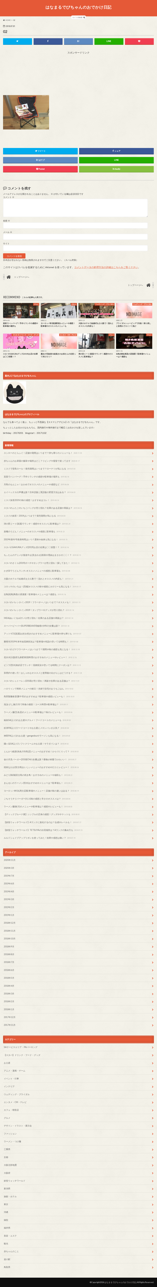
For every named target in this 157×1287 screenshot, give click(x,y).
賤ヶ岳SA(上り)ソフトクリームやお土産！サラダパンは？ (36, 743)
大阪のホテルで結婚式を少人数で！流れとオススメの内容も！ (38, 578)
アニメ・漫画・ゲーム (14, 1070)
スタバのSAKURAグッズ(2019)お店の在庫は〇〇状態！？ (36, 547)
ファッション (10, 1133)
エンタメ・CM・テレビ (15, 1102)
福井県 (7, 1227)
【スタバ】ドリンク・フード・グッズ (22, 1055)
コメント (8, 197)
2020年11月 (9, 860)
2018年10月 (9, 938)
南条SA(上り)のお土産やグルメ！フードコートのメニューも (37, 720)
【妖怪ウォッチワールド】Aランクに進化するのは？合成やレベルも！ (42, 822)
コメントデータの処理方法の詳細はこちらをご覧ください (106, 267)
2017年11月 (9, 1025)
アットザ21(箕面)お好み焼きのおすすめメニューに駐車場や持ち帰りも (42, 633)
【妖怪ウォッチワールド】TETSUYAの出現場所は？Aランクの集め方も (43, 830)
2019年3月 (9, 899)
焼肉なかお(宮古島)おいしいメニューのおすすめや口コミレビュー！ (41, 767)
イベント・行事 (11, 1078)
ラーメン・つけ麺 (12, 1141)
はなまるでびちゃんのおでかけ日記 (78, 7)
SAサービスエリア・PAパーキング (20, 1047)
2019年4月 (9, 891)
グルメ (7, 1118)
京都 (6, 1157)
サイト (6, 243)
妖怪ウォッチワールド (14, 1180)
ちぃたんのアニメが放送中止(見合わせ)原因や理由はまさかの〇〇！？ (42, 555)
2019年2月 (9, 907)
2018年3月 (9, 993)
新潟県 (7, 1188)
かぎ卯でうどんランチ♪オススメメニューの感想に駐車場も (37, 570)
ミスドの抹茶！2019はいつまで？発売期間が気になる (34, 515)
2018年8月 (9, 954)
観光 (6, 1243)
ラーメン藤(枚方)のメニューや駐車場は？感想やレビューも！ (38, 806)
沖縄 (6, 1212)
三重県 (7, 1149)
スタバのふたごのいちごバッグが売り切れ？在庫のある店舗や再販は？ (43, 508)
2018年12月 (9, 922)
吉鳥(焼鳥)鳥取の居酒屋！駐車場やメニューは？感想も (35, 594)
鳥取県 (7, 1267)
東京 (6, 1204)
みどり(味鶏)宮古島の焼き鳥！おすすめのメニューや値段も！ (38, 775)
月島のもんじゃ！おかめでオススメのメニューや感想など (36, 484)
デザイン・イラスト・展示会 (18, 1125)
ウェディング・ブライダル (17, 1094)
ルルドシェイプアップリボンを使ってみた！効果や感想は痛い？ (39, 837)
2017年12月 (9, 1017)
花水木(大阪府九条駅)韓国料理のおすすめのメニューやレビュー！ (40, 657)
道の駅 (7, 1259)
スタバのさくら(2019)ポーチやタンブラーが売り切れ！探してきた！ (41, 563)
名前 (6, 221)
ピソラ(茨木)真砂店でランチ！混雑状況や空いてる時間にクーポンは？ (42, 665)
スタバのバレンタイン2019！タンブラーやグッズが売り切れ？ (39, 610)
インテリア (9, 1086)
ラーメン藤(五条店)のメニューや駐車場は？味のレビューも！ (38, 712)
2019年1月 (9, 915)
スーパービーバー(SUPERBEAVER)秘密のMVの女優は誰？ (36, 625)
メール (7, 232)
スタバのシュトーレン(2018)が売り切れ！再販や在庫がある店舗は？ (41, 681)
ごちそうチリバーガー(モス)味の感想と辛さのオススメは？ (37, 798)
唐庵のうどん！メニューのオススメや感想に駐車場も (34, 531)
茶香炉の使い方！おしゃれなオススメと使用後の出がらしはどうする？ (43, 673)
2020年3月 (9, 868)
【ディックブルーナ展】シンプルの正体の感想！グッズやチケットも (42, 814)
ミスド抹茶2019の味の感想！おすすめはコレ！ (31, 500)
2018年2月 (9, 1001)
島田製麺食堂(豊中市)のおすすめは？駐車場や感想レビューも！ (39, 696)
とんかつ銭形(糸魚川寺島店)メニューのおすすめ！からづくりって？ (41, 751)
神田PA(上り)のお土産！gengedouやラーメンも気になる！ (37, 735)
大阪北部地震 (10, 1165)
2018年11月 (9, 930)
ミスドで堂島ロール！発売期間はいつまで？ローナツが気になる (39, 468)
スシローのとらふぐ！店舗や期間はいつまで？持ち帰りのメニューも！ (43, 453)
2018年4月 (9, 985)
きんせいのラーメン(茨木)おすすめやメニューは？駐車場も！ (38, 783)
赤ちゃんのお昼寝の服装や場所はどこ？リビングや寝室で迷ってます (42, 461)
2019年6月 (9, 883)
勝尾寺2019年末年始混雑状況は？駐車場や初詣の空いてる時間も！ (41, 641)
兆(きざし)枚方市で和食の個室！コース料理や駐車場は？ (36, 704)
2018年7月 (9, 962)
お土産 (7, 1063)
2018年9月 (9, 946)
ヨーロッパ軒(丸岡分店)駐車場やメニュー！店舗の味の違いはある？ (41, 790)
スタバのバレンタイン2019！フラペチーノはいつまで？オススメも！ (42, 602)
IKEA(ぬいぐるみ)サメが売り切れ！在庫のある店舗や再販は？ (38, 618)
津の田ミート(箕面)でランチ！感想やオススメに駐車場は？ (37, 523)
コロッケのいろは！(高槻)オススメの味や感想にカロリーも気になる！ (42, 586)
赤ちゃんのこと (11, 1251)
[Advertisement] (78, 73)
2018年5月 (9, 978)
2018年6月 (9, 970)
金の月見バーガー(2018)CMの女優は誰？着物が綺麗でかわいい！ (40, 759)
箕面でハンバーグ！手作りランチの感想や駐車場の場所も (36, 476)
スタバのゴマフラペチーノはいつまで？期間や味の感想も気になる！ (42, 649)
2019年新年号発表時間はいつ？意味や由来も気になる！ (35, 539)
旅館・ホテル (10, 1196)
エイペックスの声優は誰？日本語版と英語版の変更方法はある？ (39, 492)
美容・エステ (10, 1235)
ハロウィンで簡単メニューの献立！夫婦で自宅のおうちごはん (38, 688)
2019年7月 (9, 875)
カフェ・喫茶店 (11, 1110)
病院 (6, 1220)
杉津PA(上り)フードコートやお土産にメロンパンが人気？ (36, 728)
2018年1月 (9, 1009)
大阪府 (7, 1173)
